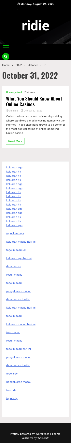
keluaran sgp (14, 167)
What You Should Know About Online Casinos (34, 101)
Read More (15, 141)
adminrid (13, 110)
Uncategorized (14, 92)
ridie (36, 26)
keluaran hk (13, 171)
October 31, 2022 (32, 110)
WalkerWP (43, 437)
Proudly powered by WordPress (30, 433)
